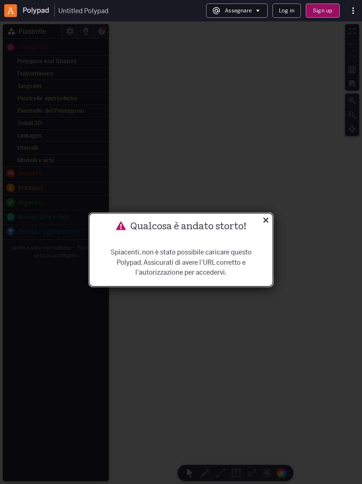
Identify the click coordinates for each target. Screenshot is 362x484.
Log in (286, 10)
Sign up (322, 10)
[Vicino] (266, 221)
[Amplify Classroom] (10, 10)
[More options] (353, 10)
